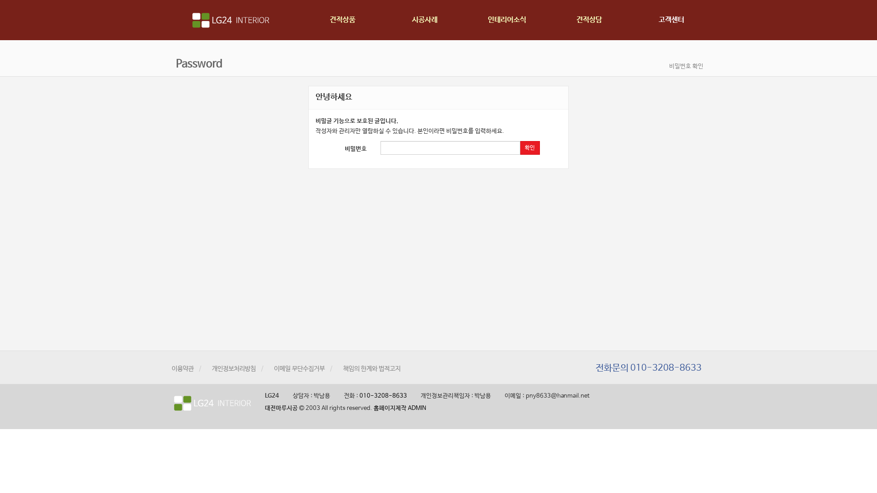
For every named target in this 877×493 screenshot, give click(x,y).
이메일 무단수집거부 (299, 368)
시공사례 (425, 20)
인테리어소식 (507, 20)
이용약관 (183, 368)
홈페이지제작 (390, 408)
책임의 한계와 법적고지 (372, 368)
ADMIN (417, 408)
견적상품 (342, 20)
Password (198, 64)
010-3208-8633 (383, 396)
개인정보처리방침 (234, 368)
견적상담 (589, 20)
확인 (530, 148)
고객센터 (671, 20)
